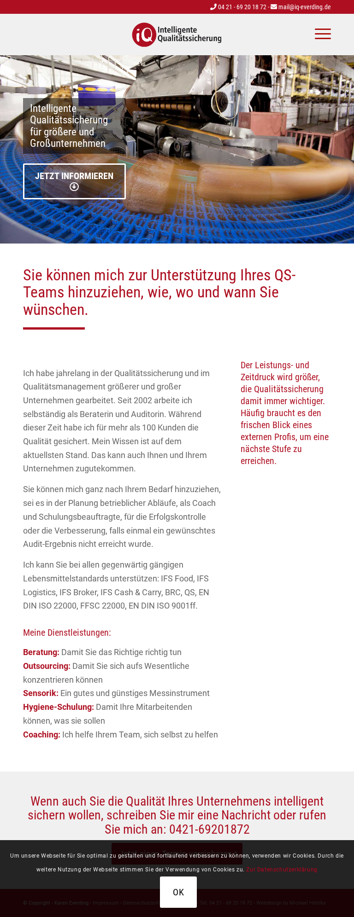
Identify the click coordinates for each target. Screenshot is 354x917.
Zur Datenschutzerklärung (281, 869)
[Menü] (318, 34)
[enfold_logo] (177, 34)
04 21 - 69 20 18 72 (241, 7)
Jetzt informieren (74, 175)
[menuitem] (318, 34)
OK (178, 892)
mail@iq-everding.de (304, 7)
